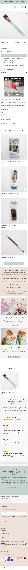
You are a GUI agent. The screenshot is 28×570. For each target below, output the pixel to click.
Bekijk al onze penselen (14, 356)
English (2, 554)
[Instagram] (7, 552)
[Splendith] (14, 7)
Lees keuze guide (14, 325)
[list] (14, 25)
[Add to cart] (25, 158)
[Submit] (25, 512)
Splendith (6, 563)
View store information (8, 62)
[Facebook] (1, 552)
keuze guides (14, 281)
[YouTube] (10, 552)
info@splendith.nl (9, 498)
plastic (22, 274)
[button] (25, 7)
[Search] (22, 7)
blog (21, 281)
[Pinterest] (4, 552)
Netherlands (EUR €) (11, 554)
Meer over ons (14, 490)
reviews (16, 283)
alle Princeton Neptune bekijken (14, 264)
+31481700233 (9, 501)
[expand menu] (2, 7)
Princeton (4, 44)
